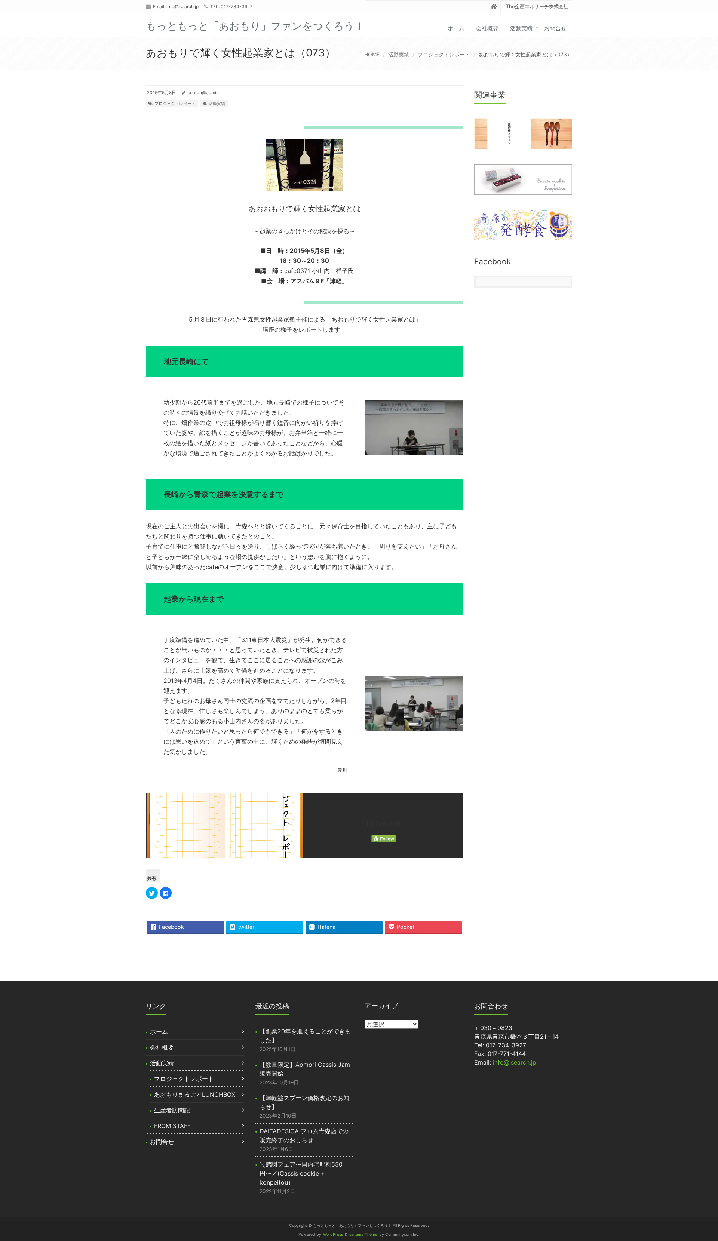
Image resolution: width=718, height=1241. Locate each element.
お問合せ (555, 28)
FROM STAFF (172, 1126)
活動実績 (521, 28)
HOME (372, 54)
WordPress (333, 1234)
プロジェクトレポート (444, 54)
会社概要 (487, 28)
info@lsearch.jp (182, 6)
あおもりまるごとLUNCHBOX (194, 1094)
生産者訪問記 (172, 1110)
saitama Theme (363, 1234)
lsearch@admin (203, 92)
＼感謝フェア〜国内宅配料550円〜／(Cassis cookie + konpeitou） (301, 1173)
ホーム (456, 28)
